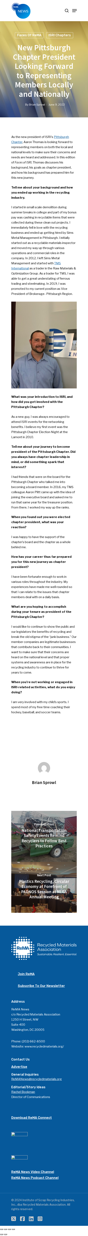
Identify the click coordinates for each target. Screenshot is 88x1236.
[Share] (5, 1229)
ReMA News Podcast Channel (35, 1178)
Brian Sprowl (37, 104)
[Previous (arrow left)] (1, 1234)
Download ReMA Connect (31, 1118)
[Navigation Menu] (74, 11)
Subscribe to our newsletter (41, 986)
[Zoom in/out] (13, 1229)
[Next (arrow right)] (5, 1234)
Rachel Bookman (23, 1092)
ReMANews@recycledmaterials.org (36, 1079)
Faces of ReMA (29, 35)
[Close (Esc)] (1, 1229)
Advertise (19, 1067)
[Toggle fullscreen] (9, 1229)
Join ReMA (26, 974)
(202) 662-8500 (33, 1041)
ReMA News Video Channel (32, 1172)
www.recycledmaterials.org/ (44, 1046)
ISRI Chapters (60, 35)
